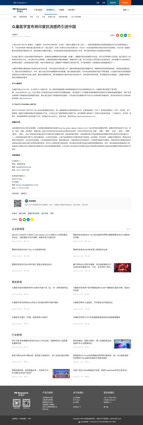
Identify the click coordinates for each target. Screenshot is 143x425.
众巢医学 (15, 34)
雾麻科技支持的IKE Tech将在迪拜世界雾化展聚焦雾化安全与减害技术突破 (101, 236)
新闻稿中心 (51, 10)
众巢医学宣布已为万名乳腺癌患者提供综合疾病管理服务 (96, 317)
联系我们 (71, 10)
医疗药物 (44, 213)
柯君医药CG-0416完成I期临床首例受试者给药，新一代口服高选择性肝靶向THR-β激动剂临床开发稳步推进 (100, 356)
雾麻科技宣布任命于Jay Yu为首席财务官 (29, 249)
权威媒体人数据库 (48, 404)
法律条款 (15, 418)
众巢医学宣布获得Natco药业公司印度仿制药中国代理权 (35, 302)
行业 (37, 17)
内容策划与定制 (48, 397)
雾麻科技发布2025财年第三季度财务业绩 (90, 249)
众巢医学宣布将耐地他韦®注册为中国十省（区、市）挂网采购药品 (40, 287)
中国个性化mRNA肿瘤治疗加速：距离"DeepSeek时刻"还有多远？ (100, 370)
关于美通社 (78, 392)
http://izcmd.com (25, 98)
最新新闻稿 (23, 17)
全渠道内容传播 (48, 400)
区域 (43, 17)
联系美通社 (109, 392)
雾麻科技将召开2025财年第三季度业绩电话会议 (32, 264)
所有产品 (45, 409)
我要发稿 (113, 3)
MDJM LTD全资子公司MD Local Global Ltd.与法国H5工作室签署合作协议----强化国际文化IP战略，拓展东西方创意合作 (40, 236)
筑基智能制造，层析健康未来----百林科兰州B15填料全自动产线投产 (30, 371)
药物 (51, 213)
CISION (112, 418)
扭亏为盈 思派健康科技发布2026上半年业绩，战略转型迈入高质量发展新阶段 (39, 341)
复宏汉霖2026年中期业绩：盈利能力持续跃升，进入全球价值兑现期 (40, 355)
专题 (31, 17)
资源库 (61, 10)
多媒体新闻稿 (63, 17)
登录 (103, 3)
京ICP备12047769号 (109, 422)
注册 (97, 3)
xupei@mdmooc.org (23, 167)
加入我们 (76, 402)
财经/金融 (22, 213)
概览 (14, 17)
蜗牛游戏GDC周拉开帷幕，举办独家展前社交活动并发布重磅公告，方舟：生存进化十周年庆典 (93, 265)
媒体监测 (125, 3)
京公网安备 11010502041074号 (91, 422)
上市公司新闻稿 (76, 17)
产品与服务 (38, 10)
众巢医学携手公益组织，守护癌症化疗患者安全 (93, 302)
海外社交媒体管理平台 (50, 407)
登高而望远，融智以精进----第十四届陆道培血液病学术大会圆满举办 (92, 341)
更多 (128, 229)
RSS (29, 418)
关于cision (76, 400)
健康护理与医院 (33, 213)
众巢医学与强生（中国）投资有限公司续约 (30, 317)
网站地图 (23, 418)
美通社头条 (51, 17)
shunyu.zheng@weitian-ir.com (27, 185)
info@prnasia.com (110, 400)
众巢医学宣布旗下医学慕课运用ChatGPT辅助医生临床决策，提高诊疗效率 (101, 289)
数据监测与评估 (48, 402)
